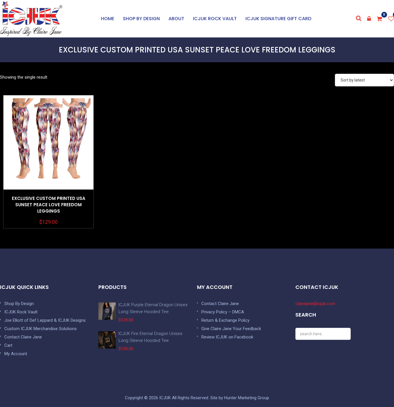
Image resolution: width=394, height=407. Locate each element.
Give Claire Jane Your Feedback (231, 328)
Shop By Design (19, 303)
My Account (15, 353)
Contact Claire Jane (23, 337)
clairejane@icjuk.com (315, 303)
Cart (8, 345)
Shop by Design (141, 18)
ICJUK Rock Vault (215, 18)
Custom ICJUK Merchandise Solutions (40, 328)
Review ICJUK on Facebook (227, 337)
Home (107, 18)
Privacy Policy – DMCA (222, 312)
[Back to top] (376, 389)
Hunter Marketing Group (246, 397)
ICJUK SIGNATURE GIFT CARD (278, 18)
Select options (48, 157)
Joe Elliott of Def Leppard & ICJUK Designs (45, 320)
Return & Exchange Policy (225, 320)
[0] (379, 19)
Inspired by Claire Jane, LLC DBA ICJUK (31, 18)
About (176, 18)
